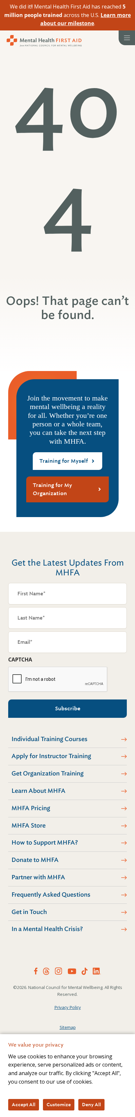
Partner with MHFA (38, 877)
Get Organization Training (47, 773)
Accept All (23, 1105)
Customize (59, 1105)
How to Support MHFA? (44, 843)
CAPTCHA (20, 659)
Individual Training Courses (49, 739)
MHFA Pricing (30, 808)
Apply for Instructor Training (51, 756)
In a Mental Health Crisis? (47, 929)
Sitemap (68, 1027)
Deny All (91, 1105)
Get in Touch (29, 912)
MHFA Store (28, 825)
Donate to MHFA (35, 860)
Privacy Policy (67, 1007)
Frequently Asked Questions (50, 895)
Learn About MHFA (38, 791)
